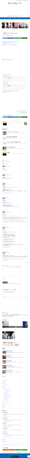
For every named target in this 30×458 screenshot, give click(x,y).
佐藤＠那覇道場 (25, 112)
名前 (3, 275)
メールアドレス (13, 275)
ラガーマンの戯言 (11, 20)
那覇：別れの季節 (8, 356)
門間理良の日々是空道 (6, 396)
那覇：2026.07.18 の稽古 (9, 351)
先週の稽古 (4, 381)
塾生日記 (7, 20)
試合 (3, 405)
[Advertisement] (15, 10)
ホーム (3, 20)
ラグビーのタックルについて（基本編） (12, 131)
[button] (3, 25)
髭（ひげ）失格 (5, 399)
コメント (4, 268)
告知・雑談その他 (5, 384)
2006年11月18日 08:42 (7, 175)
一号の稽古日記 (5, 393)
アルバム (3, 378)
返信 (26, 171)
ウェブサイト (4, 278)
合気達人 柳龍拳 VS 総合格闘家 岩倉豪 (12, 136)
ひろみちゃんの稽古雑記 (6, 390)
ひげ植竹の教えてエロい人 (7, 388)
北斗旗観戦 (8, 152)
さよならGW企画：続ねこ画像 (11, 147)
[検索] (27, 0)
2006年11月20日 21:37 (7, 198)
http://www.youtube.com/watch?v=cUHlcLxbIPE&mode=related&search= (11, 206)
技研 (3, 402)
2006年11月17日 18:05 (7, 166)
